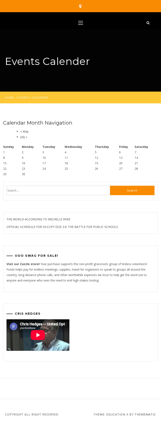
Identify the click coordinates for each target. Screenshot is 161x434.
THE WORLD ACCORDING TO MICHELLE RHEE (38, 219)
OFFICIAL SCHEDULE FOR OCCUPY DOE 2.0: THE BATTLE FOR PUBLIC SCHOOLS (62, 227)
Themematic (145, 414)
